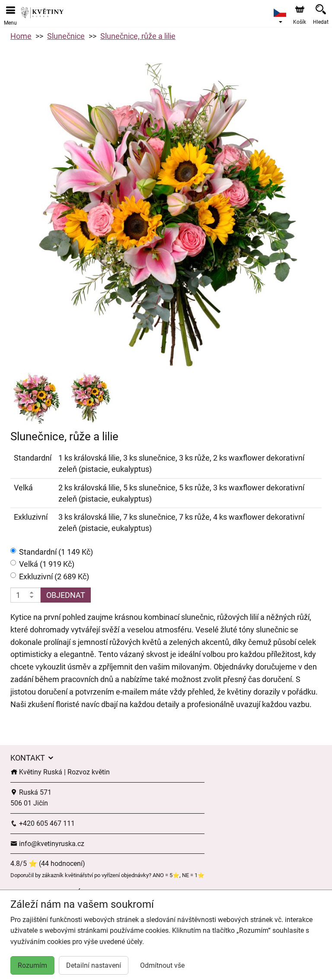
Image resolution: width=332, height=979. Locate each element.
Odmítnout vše (162, 965)
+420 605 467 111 (46, 823)
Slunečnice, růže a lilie (138, 36)
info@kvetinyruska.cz (50, 844)
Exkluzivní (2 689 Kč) (54, 576)
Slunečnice (66, 36)
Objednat (65, 595)
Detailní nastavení (93, 965)
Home (21, 36)
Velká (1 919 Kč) (46, 563)
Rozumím (32, 965)
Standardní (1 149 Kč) (56, 551)
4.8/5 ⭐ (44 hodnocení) (47, 863)
